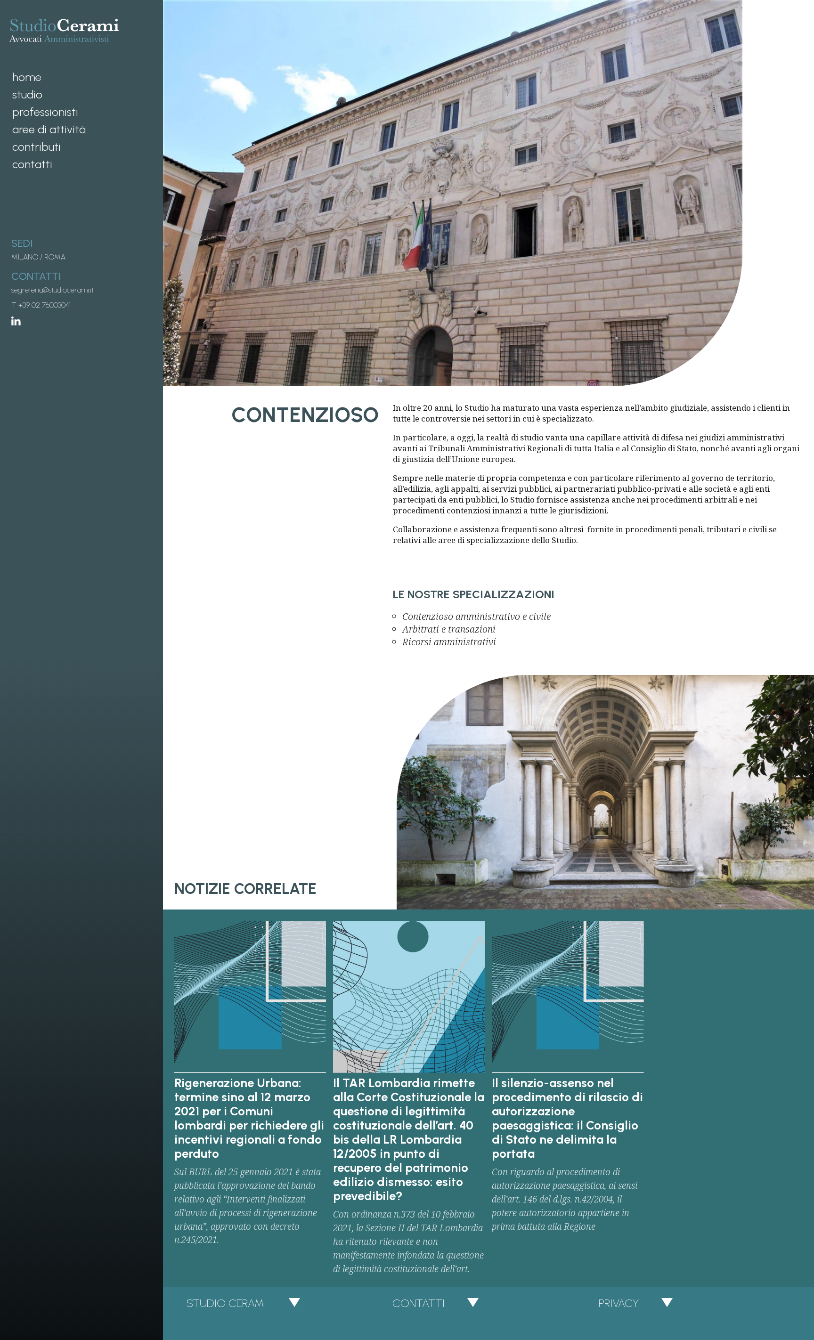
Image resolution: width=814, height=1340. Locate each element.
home (26, 77)
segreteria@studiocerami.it (52, 289)
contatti (32, 164)
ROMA (54, 256)
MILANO (24, 256)
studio (27, 94)
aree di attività (49, 129)
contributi (36, 147)
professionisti (45, 112)
